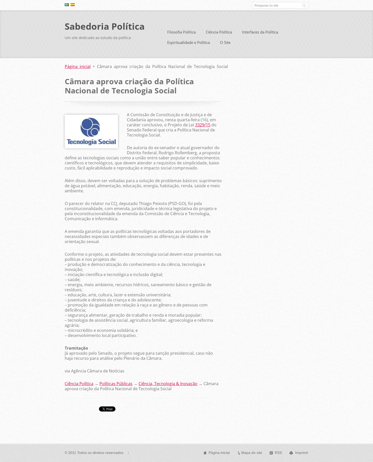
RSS (278, 453)
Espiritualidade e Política (188, 42)
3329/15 (202, 125)
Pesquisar (304, 5)
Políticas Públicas (115, 383)
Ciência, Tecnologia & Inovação (168, 383)
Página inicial (78, 66)
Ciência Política (219, 32)
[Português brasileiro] (67, 5)
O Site (225, 42)
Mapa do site (251, 453)
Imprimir (301, 453)
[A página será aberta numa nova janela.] (91, 147)
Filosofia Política (181, 32)
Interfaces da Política (260, 32)
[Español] (73, 5)
